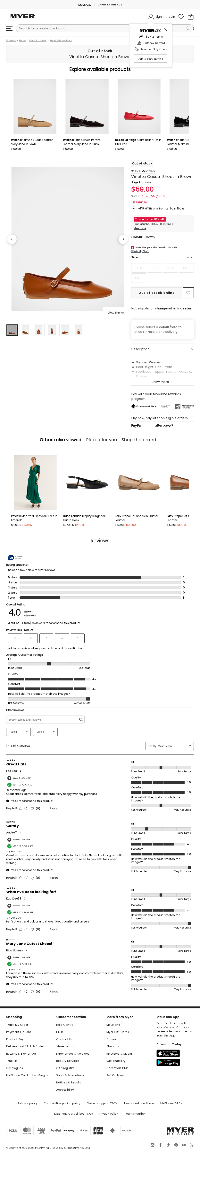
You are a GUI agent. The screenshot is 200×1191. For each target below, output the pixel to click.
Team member (135, 1114)
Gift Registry (65, 1068)
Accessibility (65, 1090)
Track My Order (17, 1025)
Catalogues (14, 1068)
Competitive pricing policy (62, 1103)
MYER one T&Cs (171, 1103)
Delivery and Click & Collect (26, 1046)
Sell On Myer (115, 1075)
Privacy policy (108, 1114)
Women (11, 40)
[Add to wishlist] (188, 292)
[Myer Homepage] (22, 18)
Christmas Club (117, 1068)
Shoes (22, 40)
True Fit (11, 1061)
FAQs (59, 1032)
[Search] (189, 28)
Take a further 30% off (149, 219)
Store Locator (66, 1046)
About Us (112, 1046)
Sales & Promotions (70, 1075)
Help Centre (64, 1025)
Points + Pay (15, 1039)
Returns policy (28, 1103)
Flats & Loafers (37, 40)
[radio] (138, 268)
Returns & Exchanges (21, 1054)
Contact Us (64, 1039)
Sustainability (116, 1061)
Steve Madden (143, 171)
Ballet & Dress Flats (61, 40)
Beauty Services (67, 1061)
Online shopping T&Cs (102, 1103)
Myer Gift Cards (117, 1032)
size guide (188, 257)
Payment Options (18, 1032)
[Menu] (9, 28)
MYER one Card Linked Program (28, 1075)
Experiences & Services (72, 1054)
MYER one (113, 1025)
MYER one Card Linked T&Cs (73, 1114)
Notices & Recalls (68, 1082)
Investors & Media (119, 1054)
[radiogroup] (162, 273)
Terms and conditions (139, 1103)
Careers (112, 1039)
